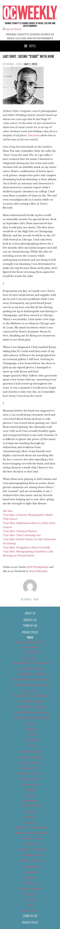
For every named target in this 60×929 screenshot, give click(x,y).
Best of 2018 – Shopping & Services (31, 679)
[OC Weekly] (12, 29)
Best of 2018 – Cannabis (32, 668)
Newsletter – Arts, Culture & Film (31, 827)
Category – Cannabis (30, 762)
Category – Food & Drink (30, 773)
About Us (30, 613)
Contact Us (30, 620)
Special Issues (30, 883)
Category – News (30, 784)
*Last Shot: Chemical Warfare (20, 531)
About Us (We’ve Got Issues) (30, 642)
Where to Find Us (30, 910)
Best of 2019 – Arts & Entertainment (32, 696)
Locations (32, 734)
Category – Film (30, 768)
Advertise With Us (30, 647)
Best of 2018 (30, 658)
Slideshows (30, 877)
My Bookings (31, 739)
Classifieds (30, 790)
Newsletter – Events (32, 838)
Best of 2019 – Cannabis (32, 701)
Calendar (30, 724)
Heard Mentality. (38, 571)
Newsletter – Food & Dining (31, 849)
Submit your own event (30, 888)
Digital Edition (30, 801)
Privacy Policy (30, 632)
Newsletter (30, 817)
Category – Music (30, 779)
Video (30, 905)
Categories (31, 729)
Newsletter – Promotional (31, 860)
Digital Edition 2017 (31, 805)
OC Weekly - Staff (12, 64)
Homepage (30, 812)
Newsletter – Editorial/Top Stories (31, 833)
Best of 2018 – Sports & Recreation (32, 685)
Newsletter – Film (31, 844)
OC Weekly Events (30, 866)
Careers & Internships (30, 751)
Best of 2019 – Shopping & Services (31, 712)
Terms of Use (30, 625)
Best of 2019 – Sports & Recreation (32, 718)
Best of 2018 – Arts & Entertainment (32, 663)
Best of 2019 (30, 691)
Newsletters (30, 823)
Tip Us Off (30, 899)
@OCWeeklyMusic (38, 567)
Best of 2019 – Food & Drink (31, 707)
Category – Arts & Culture (30, 757)
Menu (32, 45)
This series (34, 135)
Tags (31, 745)
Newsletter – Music (31, 855)
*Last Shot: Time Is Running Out (22, 535)
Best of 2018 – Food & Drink (31, 674)
